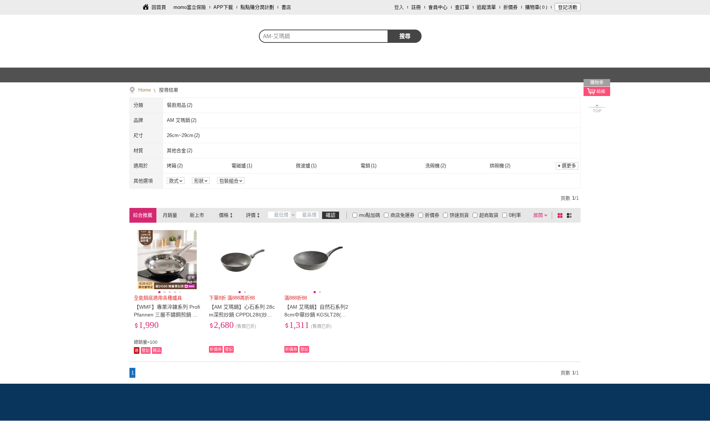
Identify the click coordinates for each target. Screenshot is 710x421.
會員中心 (437, 7)
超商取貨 (488, 215)
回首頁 (159, 7)
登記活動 (567, 7)
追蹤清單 (486, 7)
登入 (399, 7)
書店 (286, 7)
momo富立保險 (189, 7)
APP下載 (223, 7)
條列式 (570, 215)
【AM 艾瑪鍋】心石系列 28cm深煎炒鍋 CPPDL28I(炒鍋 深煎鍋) (242, 314)
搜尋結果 (168, 90)
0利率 (515, 215)
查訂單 (462, 7)
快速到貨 (459, 215)
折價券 (510, 7)
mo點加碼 (369, 215)
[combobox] (323, 36)
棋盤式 (561, 215)
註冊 (416, 7)
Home (144, 90)
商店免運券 (402, 215)
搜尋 (404, 36)
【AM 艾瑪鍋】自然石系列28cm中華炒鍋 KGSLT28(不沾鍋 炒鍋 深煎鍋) (316, 314)
